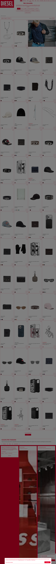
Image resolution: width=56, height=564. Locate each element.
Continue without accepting (9, 562)
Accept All (47, 562)
